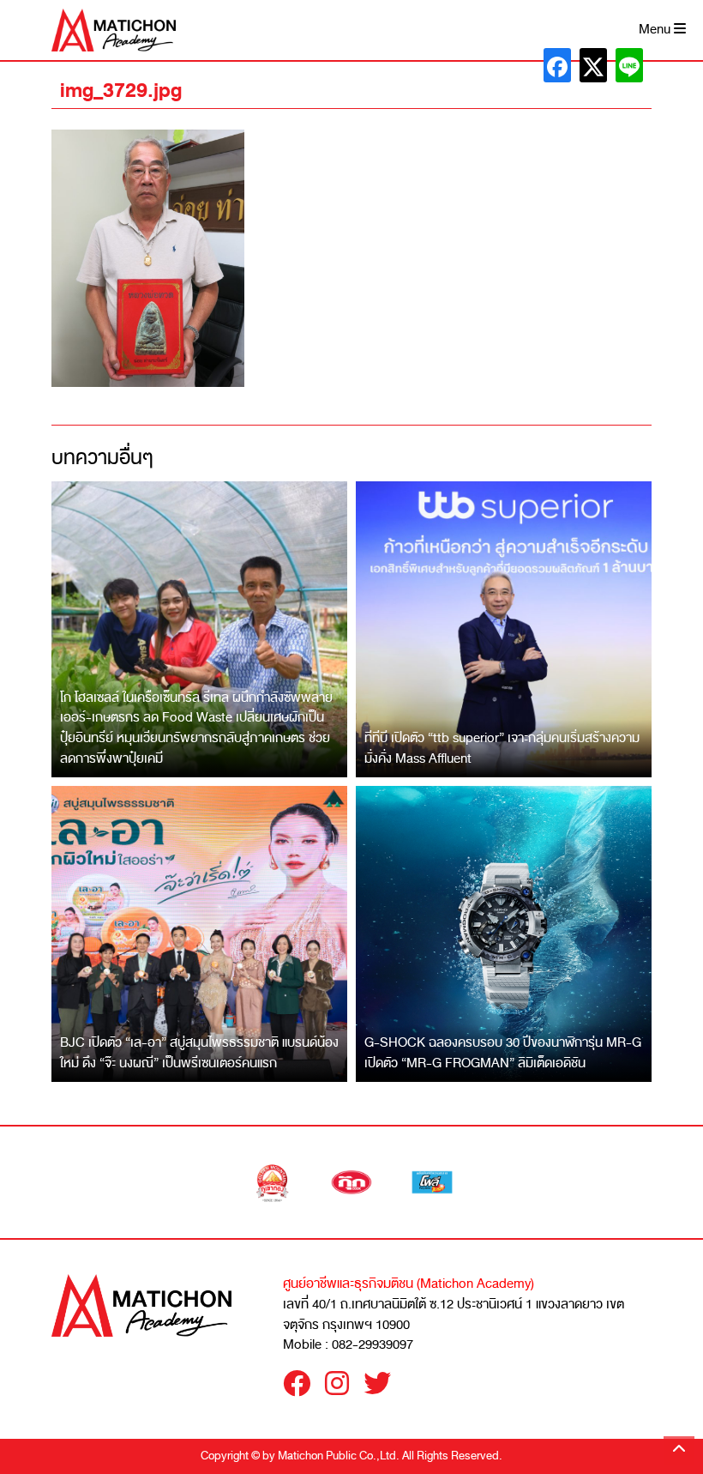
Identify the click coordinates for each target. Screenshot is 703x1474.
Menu (656, 29)
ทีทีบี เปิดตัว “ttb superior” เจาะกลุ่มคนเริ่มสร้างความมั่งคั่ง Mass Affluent (502, 748)
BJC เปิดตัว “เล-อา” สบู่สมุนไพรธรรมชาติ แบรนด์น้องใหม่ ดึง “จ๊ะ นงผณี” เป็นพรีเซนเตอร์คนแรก (199, 1052)
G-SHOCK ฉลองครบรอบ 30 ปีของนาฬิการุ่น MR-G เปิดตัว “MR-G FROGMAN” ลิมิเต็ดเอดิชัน (502, 1052)
